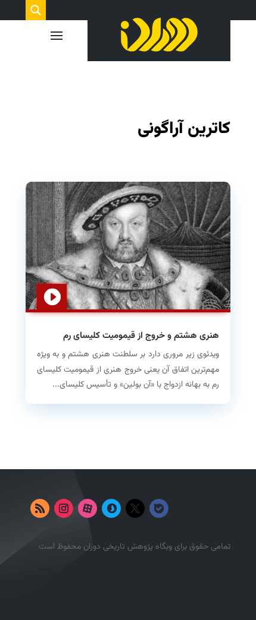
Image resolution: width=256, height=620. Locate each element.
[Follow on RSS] (39, 508)
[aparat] (87, 508)
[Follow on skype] (111, 508)
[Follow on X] (135, 508)
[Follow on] (182, 508)
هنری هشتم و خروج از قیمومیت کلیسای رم (141, 336)
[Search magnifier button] (36, 10)
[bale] (158, 508)
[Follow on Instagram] (63, 508)
